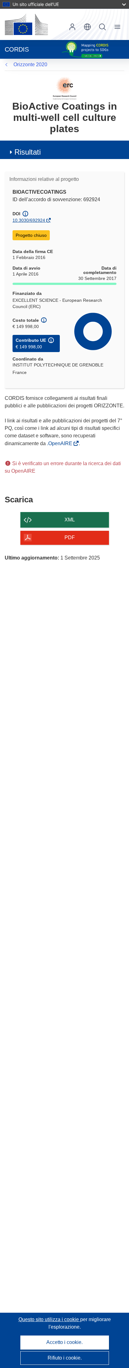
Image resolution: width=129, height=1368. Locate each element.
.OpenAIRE (60, 443)
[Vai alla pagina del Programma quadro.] (64, 88)
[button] (87, 27)
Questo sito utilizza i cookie (49, 1319)
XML (69, 519)
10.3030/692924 (29, 220)
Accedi (72, 27)
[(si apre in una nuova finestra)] (26, 24)
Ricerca (102, 27)
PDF (69, 537)
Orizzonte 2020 (30, 64)
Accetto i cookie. (64, 1342)
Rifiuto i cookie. (65, 1358)
